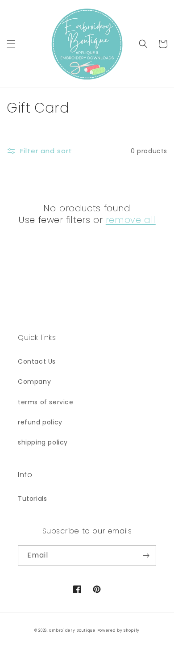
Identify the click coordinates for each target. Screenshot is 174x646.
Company (34, 381)
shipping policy (43, 442)
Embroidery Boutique (72, 630)
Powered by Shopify (118, 630)
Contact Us (37, 361)
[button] (11, 44)
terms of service (46, 402)
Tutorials (32, 498)
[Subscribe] (146, 555)
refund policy (40, 422)
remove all (131, 220)
